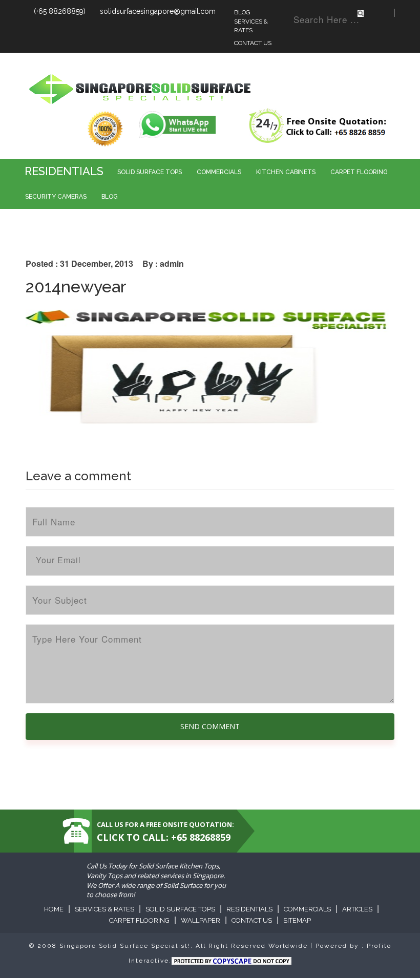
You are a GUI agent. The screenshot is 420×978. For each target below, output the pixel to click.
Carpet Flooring (359, 172)
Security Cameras (56, 196)
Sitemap (297, 920)
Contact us (252, 920)
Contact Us (252, 43)
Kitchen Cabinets (286, 172)
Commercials (219, 172)
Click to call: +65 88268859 (163, 837)
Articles (357, 909)
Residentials (64, 171)
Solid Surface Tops (149, 172)
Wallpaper (200, 920)
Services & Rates (251, 26)
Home (54, 909)
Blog (242, 12)
